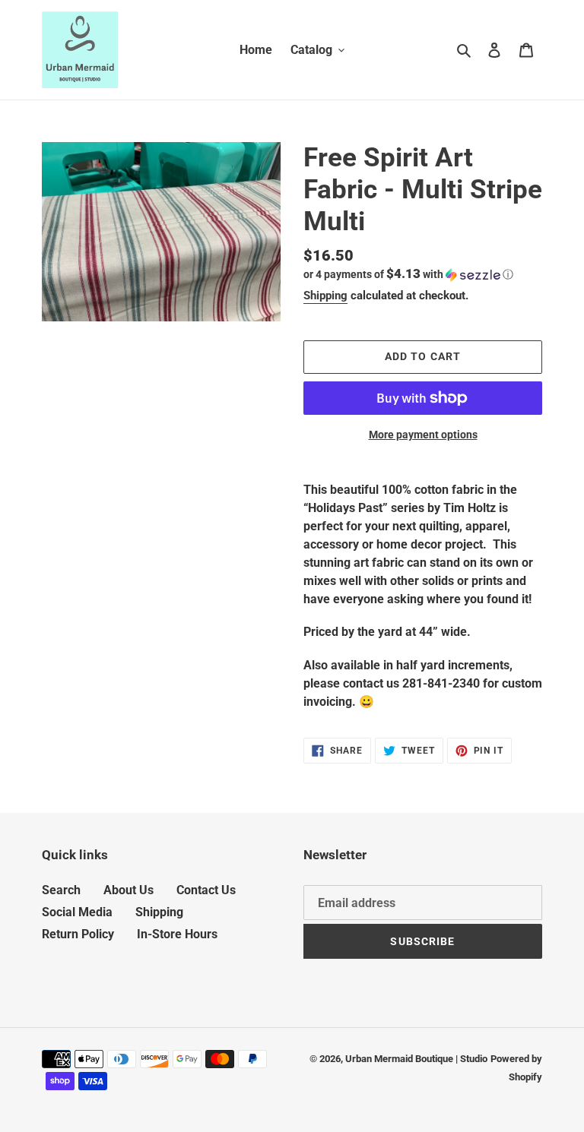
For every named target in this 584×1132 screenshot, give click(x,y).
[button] (408, 274)
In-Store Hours (177, 934)
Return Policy (78, 934)
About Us (128, 890)
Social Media (77, 912)
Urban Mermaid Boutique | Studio (416, 1058)
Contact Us (206, 890)
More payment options (423, 434)
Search (61, 890)
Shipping (325, 295)
